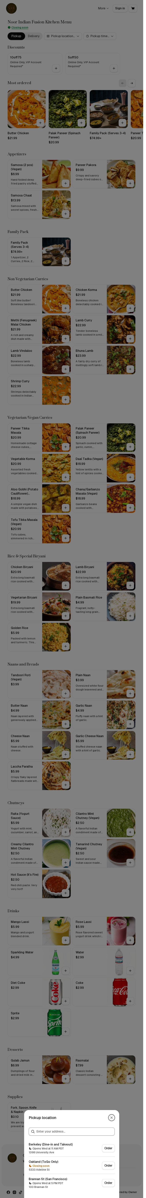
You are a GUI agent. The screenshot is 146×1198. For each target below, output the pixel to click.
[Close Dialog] (112, 1118)
